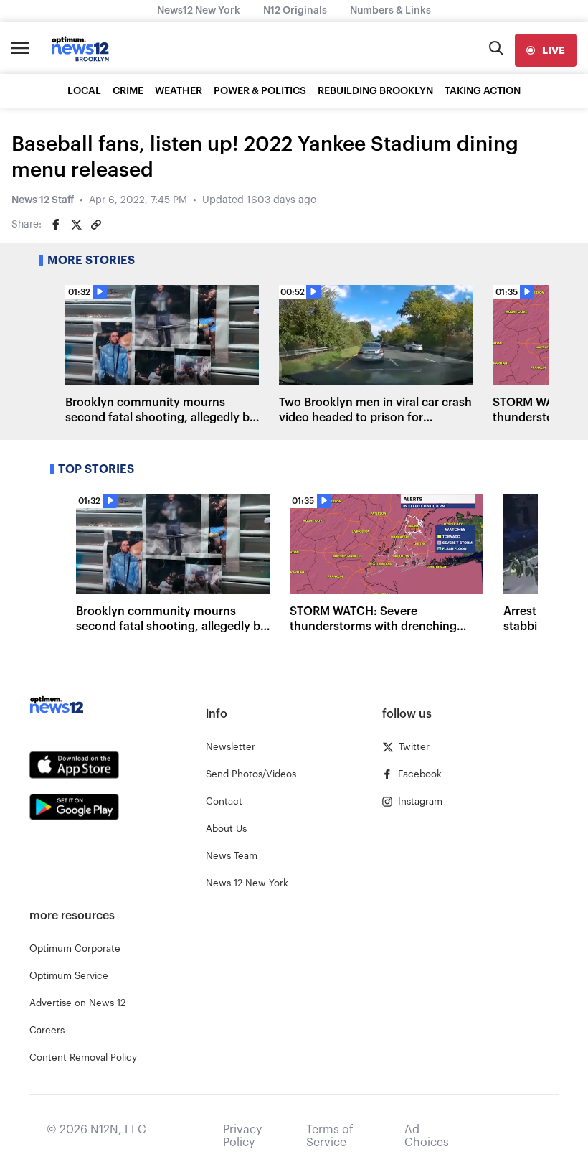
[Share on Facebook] (56, 224)
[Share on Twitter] (76, 224)
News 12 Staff (42, 200)
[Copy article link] (96, 224)
